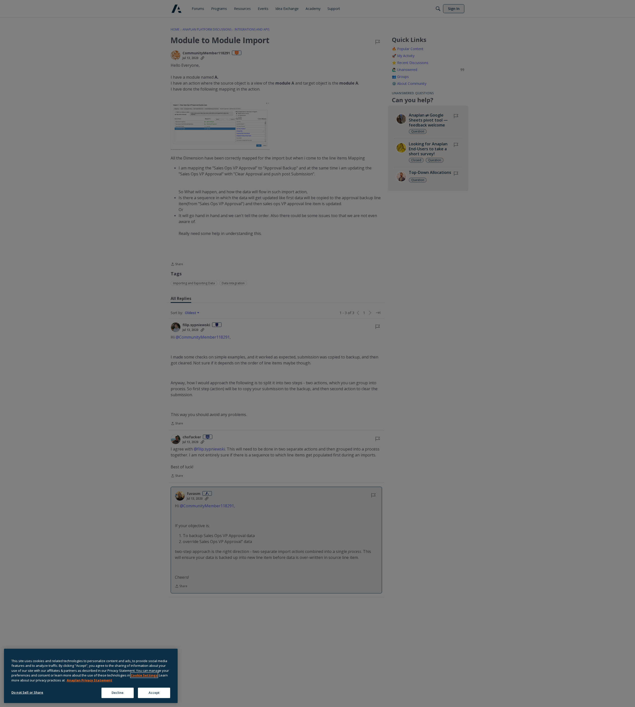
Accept (154, 692)
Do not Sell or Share (27, 692)
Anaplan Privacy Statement (89, 680)
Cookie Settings (144, 675)
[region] (91, 676)
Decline (118, 692)
